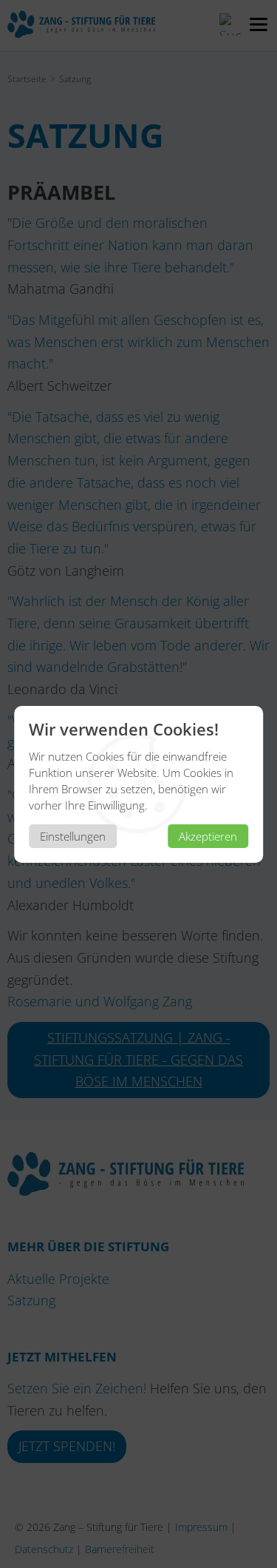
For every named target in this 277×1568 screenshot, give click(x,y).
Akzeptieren (208, 836)
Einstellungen (73, 836)
